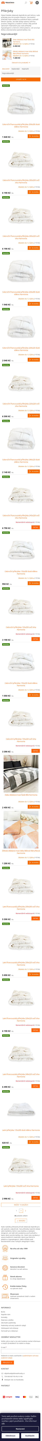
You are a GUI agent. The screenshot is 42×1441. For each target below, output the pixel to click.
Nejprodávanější (8, 73)
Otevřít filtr (21, 79)
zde (3, 1423)
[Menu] (37, 3)
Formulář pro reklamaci (9, 1331)
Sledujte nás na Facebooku (14, 1380)
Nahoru (22, 1221)
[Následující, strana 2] (21, 1211)
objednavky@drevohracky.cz (14, 1373)
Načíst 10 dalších (21, 1205)
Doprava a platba (7, 1320)
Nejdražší (25, 69)
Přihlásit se (7, 1362)
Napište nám (5, 1314)
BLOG (3, 1312)
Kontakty (4, 1317)
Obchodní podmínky (8, 1323)
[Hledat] (26, 3)
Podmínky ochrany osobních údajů (13, 1325)
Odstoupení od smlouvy (9, 1328)
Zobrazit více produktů (20, 63)
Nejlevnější (16, 69)
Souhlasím (29, 1436)
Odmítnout (10, 1436)
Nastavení (20, 1429)
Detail (35, 527)
